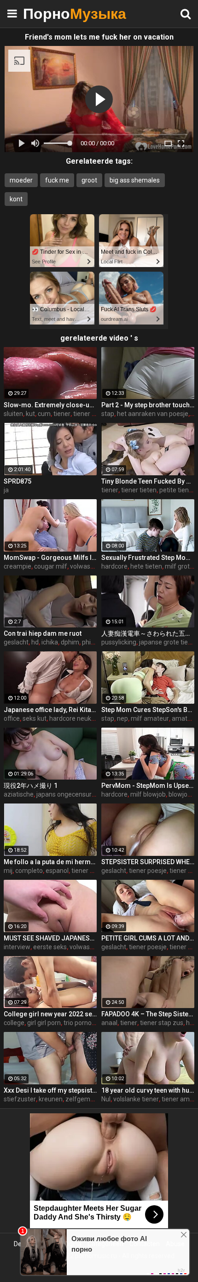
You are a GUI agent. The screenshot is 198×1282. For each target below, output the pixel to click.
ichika (49, 642)
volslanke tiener (136, 1099)
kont (16, 199)
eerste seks (50, 947)
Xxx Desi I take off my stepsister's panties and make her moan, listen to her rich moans (50, 1090)
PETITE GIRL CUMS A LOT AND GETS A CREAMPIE (147, 938)
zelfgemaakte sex (91, 1099)
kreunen (51, 1099)
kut (30, 413)
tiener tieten (139, 490)
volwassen (85, 566)
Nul (106, 1099)
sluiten (13, 413)
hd (35, 642)
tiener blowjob (91, 870)
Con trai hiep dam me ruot (43, 633)
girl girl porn (44, 1022)
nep (122, 718)
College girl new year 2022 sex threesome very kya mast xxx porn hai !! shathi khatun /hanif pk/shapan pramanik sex (50, 1014)
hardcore (114, 566)
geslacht (16, 642)
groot (89, 180)
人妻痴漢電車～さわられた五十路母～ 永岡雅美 (147, 633)
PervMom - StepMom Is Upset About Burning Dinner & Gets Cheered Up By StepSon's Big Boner (147, 785)
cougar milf (50, 566)
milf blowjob (148, 794)
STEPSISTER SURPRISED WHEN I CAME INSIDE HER (147, 862)
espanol (57, 870)
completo (29, 870)
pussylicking (118, 642)
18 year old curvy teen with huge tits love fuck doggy (147, 1090)
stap (107, 413)
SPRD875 (17, 481)
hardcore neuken (74, 718)
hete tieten (146, 566)
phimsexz (96, 642)
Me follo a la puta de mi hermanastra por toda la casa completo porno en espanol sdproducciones (50, 862)
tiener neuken (93, 413)
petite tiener (177, 490)
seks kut (35, 718)
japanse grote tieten (168, 642)
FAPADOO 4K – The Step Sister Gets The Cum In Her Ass (147, 1014)
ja (6, 490)
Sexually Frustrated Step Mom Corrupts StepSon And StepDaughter (147, 557)
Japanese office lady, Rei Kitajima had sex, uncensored (50, 709)
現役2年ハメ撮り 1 (31, 785)
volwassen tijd (90, 947)
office (12, 718)
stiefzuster (20, 1099)
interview (17, 947)
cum (44, 413)
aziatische (19, 794)
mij (8, 870)
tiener (61, 413)
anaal (109, 1022)
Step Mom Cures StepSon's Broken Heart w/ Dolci (147, 709)
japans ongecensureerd (70, 794)
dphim (70, 642)
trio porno (78, 1022)
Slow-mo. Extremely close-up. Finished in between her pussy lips (50, 405)
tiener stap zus (161, 1022)
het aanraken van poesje (152, 413)
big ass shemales (135, 180)
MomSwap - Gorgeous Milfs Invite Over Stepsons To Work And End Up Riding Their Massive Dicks (50, 557)
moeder (21, 180)
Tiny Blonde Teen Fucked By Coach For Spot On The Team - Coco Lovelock (147, 481)
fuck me (57, 180)
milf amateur (150, 718)
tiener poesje (148, 870)
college (14, 1022)
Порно (46, 14)
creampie (17, 566)
